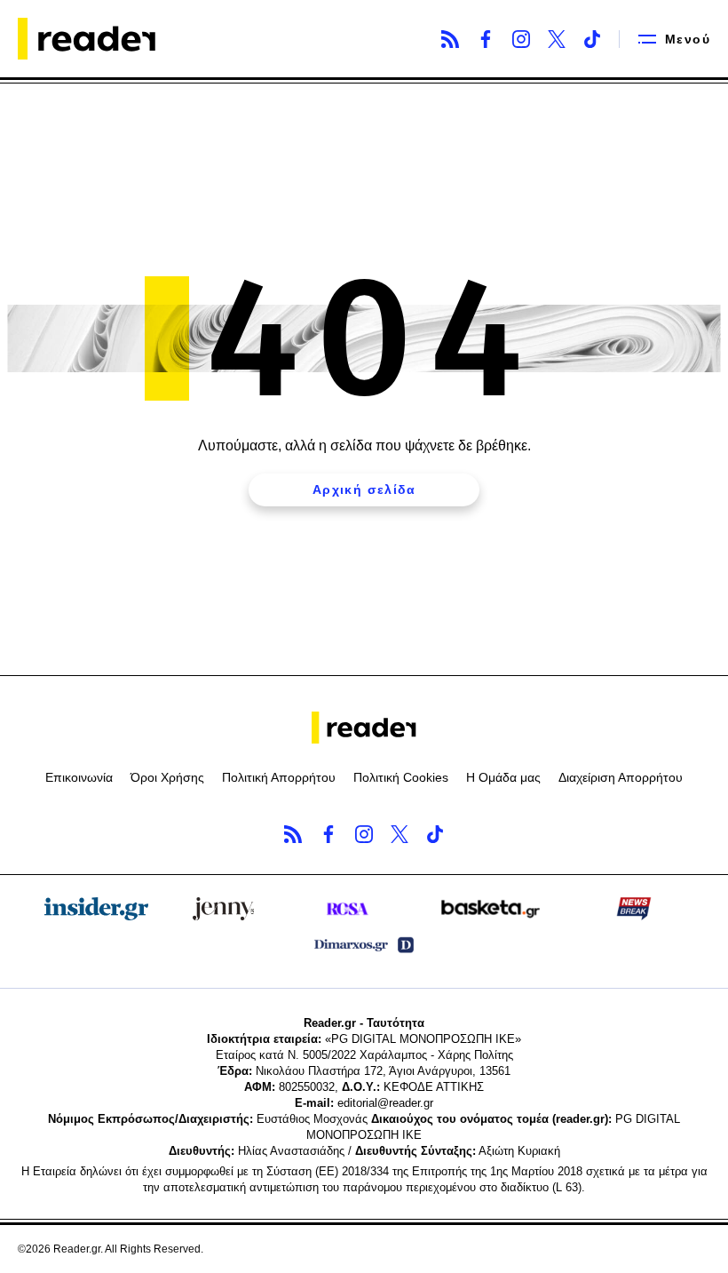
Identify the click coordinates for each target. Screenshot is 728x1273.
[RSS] (450, 39)
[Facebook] (486, 39)
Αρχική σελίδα (364, 489)
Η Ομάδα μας (503, 777)
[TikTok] (592, 39)
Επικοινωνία (79, 777)
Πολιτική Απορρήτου (279, 777)
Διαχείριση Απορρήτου (620, 777)
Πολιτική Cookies (400, 777)
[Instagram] (521, 39)
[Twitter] (557, 39)
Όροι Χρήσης (167, 777)
